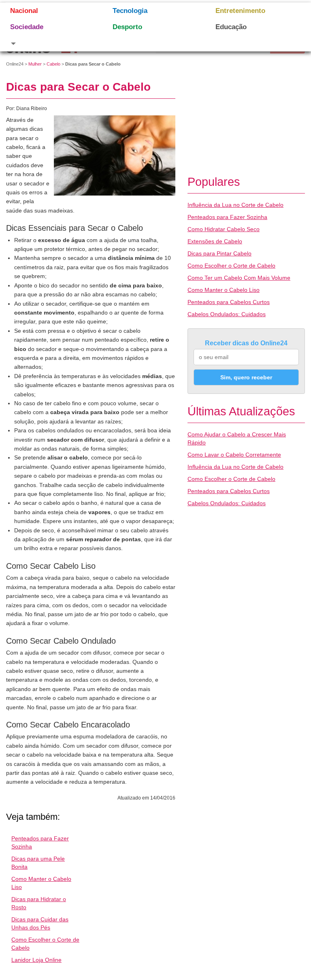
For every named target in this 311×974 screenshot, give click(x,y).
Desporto (127, 27)
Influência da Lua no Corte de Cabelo (235, 205)
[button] (51, 43)
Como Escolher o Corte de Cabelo (231, 265)
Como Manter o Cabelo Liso (223, 290)
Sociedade (26, 27)
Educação (231, 27)
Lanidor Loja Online (36, 960)
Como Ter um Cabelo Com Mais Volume (238, 277)
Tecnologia (130, 11)
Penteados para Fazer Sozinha (227, 217)
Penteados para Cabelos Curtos (228, 302)
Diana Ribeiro (31, 108)
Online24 (14, 64)
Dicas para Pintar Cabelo (219, 253)
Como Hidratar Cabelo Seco (223, 229)
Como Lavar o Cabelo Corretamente (234, 454)
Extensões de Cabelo (214, 241)
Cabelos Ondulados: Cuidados (226, 314)
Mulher (35, 64)
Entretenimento (240, 11)
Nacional (24, 11)
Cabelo (53, 64)
